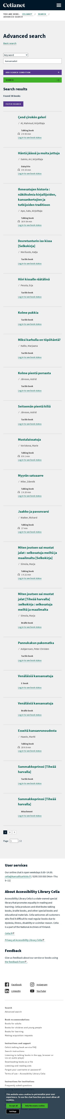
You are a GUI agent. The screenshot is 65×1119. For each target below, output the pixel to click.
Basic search (9, 43)
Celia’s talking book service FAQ (20, 1047)
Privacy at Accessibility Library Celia (23, 940)
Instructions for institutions (19, 1081)
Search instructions (14, 1051)
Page (5, 840)
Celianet (27, 14)
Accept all (13, 1105)
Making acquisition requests (19, 1035)
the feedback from (14, 961)
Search (42, 14)
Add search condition (18, 72)
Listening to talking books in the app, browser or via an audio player (29, 1056)
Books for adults (13, 1023)
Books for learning (14, 1031)
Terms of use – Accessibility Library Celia (25, 1073)
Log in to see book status (29, 137)
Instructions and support (18, 1043)
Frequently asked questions (18, 1085)
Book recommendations (17, 1019)
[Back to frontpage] (14, 6)
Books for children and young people (23, 1027)
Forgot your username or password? (23, 1069)
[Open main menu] (59, 5)
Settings (12, 1111)
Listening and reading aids (18, 1065)
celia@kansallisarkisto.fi (18, 876)
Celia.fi (8, 933)
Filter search (14, 104)
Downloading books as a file (19, 1061)
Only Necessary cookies (35, 1105)
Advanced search (13, 1011)
